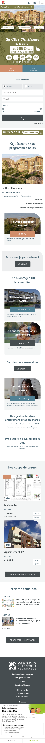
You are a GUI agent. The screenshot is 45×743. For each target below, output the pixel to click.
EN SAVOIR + (22, 339)
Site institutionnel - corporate (22, 670)
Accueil (4, 7)
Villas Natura (10, 188)
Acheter (9, 86)
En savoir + (22, 305)
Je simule (22, 230)
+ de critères (38, 123)
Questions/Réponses (22, 681)
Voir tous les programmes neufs (32, 203)
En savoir (40, 196)
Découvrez (22, 146)
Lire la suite (6, 605)
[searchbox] (23, 92)
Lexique (22, 677)
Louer (30, 86)
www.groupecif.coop (22, 674)
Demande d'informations (35, 200)
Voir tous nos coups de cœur (22, 570)
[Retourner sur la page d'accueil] (3, 2)
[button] (13, 62)
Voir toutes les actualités (22, 636)
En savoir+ (22, 395)
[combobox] (22, 92)
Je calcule (22, 365)
